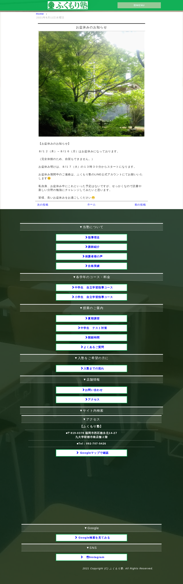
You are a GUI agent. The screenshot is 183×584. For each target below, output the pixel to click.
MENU (140, 5)
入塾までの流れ (94, 368)
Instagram (96, 557)
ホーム (91, 204)
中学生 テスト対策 (94, 327)
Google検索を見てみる (94, 537)
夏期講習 (94, 318)
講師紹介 (94, 246)
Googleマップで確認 (94, 452)
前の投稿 (140, 204)
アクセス (94, 399)
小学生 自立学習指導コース (94, 296)
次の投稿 (42, 204)
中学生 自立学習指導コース (94, 287)
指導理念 (94, 237)
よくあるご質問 (94, 347)
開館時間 (94, 337)
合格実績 (94, 265)
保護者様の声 (94, 256)
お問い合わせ (94, 389)
